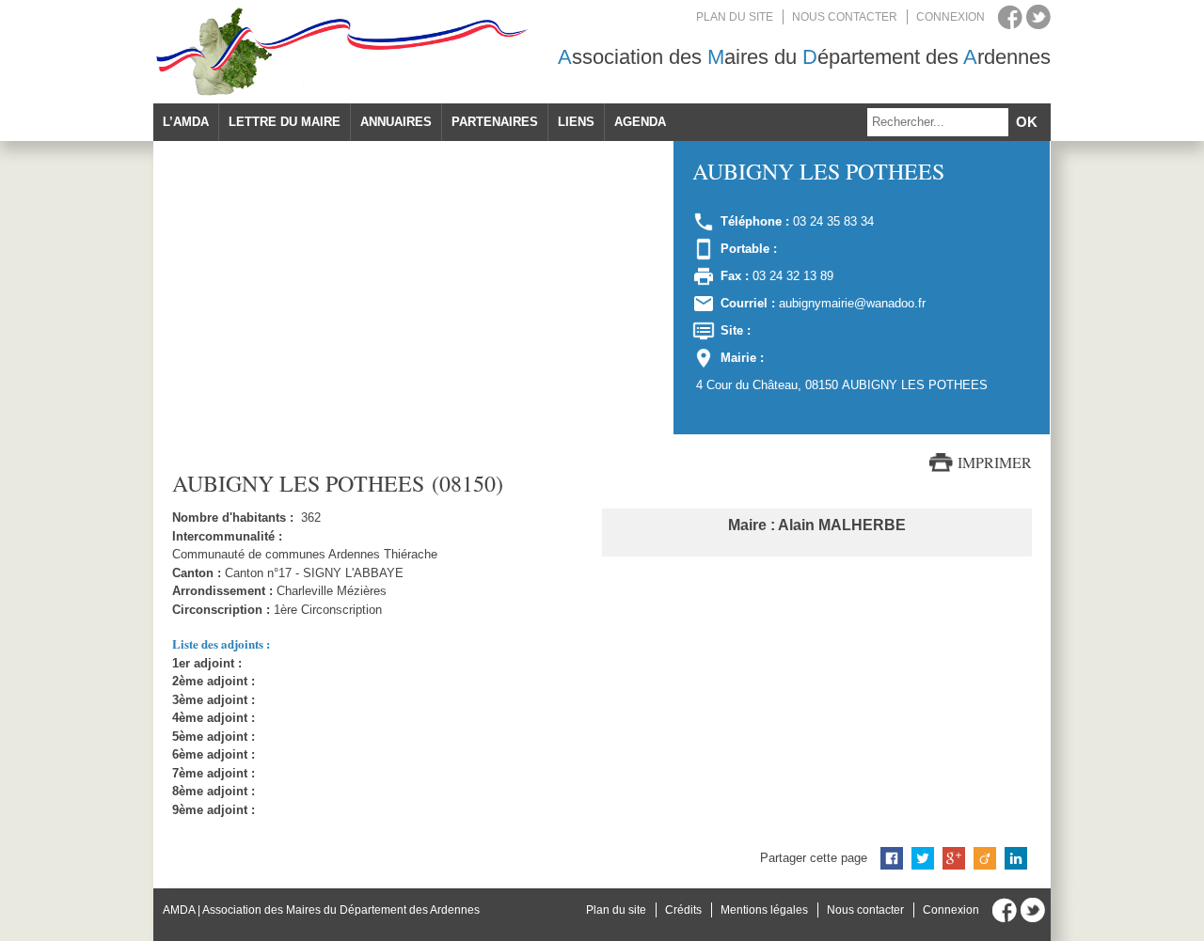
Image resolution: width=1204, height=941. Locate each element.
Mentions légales (764, 910)
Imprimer (995, 462)
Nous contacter (844, 17)
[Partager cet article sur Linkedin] (1016, 858)
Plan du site (734, 17)
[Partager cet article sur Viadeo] (985, 858)
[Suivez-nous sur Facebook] (1010, 17)
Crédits (683, 910)
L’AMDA (186, 122)
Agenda (640, 122)
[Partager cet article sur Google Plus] (954, 858)
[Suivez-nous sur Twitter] (1038, 17)
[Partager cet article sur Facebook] (891, 858)
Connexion (950, 17)
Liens (576, 122)
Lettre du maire (285, 122)
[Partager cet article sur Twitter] (922, 858)
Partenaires (495, 122)
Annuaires (396, 122)
